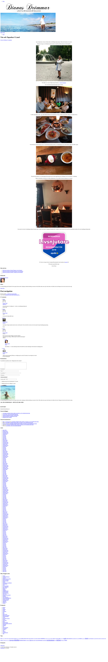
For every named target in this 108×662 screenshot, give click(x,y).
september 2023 (5, 433)
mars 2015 (4, 535)
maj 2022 (4, 449)
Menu (1, 32)
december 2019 (5, 477)
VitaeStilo (4, 601)
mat (59, 638)
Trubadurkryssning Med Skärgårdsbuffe (12, 294)
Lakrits (52, 638)
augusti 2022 (5, 446)
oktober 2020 (5, 467)
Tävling (4, 629)
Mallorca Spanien (55, 638)
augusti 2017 (5, 505)
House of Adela (5, 580)
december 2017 (5, 501)
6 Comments (9, 40)
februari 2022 (5, 451)
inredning (43, 638)
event (20, 638)
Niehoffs (4, 589)
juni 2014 (4, 544)
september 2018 (5, 492)
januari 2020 (5, 476)
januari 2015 (5, 537)
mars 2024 (4, 430)
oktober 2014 (5, 540)
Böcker (4, 607)
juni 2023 (4, 436)
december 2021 (5, 453)
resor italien (102, 638)
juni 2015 (4, 532)
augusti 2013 (5, 554)
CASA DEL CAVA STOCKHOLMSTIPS (10, 414)
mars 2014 (4, 547)
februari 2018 (5, 499)
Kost (3, 613)
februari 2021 (5, 463)
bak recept (3, 638)
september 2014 (5, 541)
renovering (5, 620)
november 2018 (5, 490)
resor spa (5, 640)
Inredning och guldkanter (7, 582)
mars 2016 (4, 522)
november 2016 (5, 514)
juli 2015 (4, 531)
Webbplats (2, 375)
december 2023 (5, 432)
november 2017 (5, 502)
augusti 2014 (5, 542)
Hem (3, 1)
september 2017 (5, 504)
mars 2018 (4, 498)
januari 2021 (5, 464)
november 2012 (5, 563)
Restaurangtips (5, 277)
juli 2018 (4, 494)
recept (80, 638)
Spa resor (33, 640)
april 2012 (4, 570)
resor (86, 638)
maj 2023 (4, 437)
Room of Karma (5, 592)
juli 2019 (4, 482)
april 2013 (4, 558)
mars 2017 (4, 510)
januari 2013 (5, 561)
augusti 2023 (5, 434)
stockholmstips (50, 640)
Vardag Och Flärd (6, 599)
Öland (65, 640)
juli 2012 (4, 567)
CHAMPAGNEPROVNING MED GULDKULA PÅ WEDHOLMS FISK (16, 413)
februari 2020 (5, 475)
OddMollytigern (5, 590)
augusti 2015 (5, 530)
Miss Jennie (5, 587)
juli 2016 (4, 518)
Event (4, 608)
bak (1, 638)
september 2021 (5, 456)
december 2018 (5, 489)
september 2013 (5, 553)
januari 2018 (5, 500)
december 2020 (5, 465)
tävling (58, 640)
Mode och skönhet (6, 615)
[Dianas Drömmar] (28, 31)
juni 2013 (4, 556)
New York (77, 638)
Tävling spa (62, 640)
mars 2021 (4, 462)
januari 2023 (5, 441)
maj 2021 (4, 460)
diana (6, 40)
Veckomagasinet (5, 600)
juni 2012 (4, 568)
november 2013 (5, 551)
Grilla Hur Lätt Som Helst (11, 293)
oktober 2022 (5, 444)
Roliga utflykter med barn (7, 623)
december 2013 (5, 550)
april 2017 (4, 509)
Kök (3, 612)
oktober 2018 (5, 491)
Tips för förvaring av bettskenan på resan (10, 416)
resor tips (8, 640)
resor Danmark (91, 638)
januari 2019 (5, 488)
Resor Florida (99, 638)
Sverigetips (5, 628)
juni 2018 (4, 495)
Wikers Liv (5, 602)
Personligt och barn (6, 618)
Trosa (55, 640)
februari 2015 (5, 536)
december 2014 (5, 538)
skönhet (16, 640)
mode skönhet (74, 638)
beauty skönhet (9, 638)
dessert (18, 638)
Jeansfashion (5, 583)
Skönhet (4, 625)
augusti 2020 (5, 469)
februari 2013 (5, 560)
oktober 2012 (5, 564)
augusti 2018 (5, 493)
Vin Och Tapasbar (62, 82)
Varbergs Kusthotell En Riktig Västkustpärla (10, 415)
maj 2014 (4, 545)
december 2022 (5, 442)
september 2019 (5, 480)
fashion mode (23, 638)
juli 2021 (4, 458)
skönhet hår (27, 640)
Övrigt (4, 617)
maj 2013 (4, 557)
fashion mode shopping (29, 638)
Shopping (4, 624)
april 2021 (4, 461)
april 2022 (4, 450)
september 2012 (5, 565)
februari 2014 (5, 548)
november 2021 (5, 454)
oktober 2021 (5, 455)
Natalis (4, 588)
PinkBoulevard (5, 591)
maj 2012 (4, 569)
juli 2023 (4, 435)
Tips (3, 630)
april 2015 (4, 534)
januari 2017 (5, 512)
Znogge (4, 323)
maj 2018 (4, 496)
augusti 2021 (5, 457)
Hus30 (4, 581)
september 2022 (5, 445)
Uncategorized (5, 632)
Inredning (4, 611)
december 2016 (5, 513)
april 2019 (4, 485)
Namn (1, 370)
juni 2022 (4, 448)
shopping (11, 640)
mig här (66, 262)
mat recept (62, 638)
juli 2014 (4, 543)
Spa (3, 626)
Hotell (4, 610)
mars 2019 (4, 486)
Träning (4, 631)
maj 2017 (4, 508)
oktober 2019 (5, 479)
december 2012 (5, 562)
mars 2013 (4, 559)
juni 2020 (4, 471)
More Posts (2, 288)
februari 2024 (5, 431)
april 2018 (4, 497)
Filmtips (4, 609)
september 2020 (5, 468)
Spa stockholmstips (39, 640)
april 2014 (4, 546)
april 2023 (4, 438)
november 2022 (5, 443)
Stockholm (44, 640)
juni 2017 (4, 507)
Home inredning (37, 638)
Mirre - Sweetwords (6, 421)
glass (34, 638)
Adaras (4, 575)
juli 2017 (4, 506)
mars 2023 (4, 439)
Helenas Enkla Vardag (7, 578)
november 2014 (5, 539)
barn (6, 638)
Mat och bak (5, 614)
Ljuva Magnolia (5, 586)
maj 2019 (4, 484)
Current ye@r (3, 379)
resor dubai (95, 638)
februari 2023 (5, 440)
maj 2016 (4, 520)
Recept (4, 619)
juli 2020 (4, 470)
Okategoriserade (5, 616)
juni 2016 (4, 519)
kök (50, 638)
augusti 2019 (5, 481)
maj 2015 (4, 533)
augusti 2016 (5, 517)
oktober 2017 (5, 503)
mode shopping (69, 638)
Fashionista (2, 648)
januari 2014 (5, 549)
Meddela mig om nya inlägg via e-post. (9, 383)
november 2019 (5, 478)
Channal (4, 577)
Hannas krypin (5, 423)
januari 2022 (5, 452)
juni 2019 (4, 483)
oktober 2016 (5, 515)
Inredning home (47, 638)
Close (4, 32)
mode (65, 638)
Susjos (4, 353)
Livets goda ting (5, 585)
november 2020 (5, 466)
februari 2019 (5, 487)
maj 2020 (4, 472)
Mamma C (5, 304)
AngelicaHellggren (6, 576)
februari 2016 (5, 523)
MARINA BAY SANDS (7, 417)
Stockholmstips (5, 627)
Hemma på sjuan (6, 579)
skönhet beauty (23, 640)
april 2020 (4, 473)
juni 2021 (4, 459)
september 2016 (5, 516)
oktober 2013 (5, 552)
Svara (4, 299)
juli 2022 (4, 447)
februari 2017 (5, 511)
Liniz (4, 584)
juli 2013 (4, 555)
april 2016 (4, 521)
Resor (1, 277)
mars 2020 (4, 474)
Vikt (3, 633)
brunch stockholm (14, 638)
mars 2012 (4, 571)
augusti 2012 (5, 566)
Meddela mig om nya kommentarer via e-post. (10, 381)
